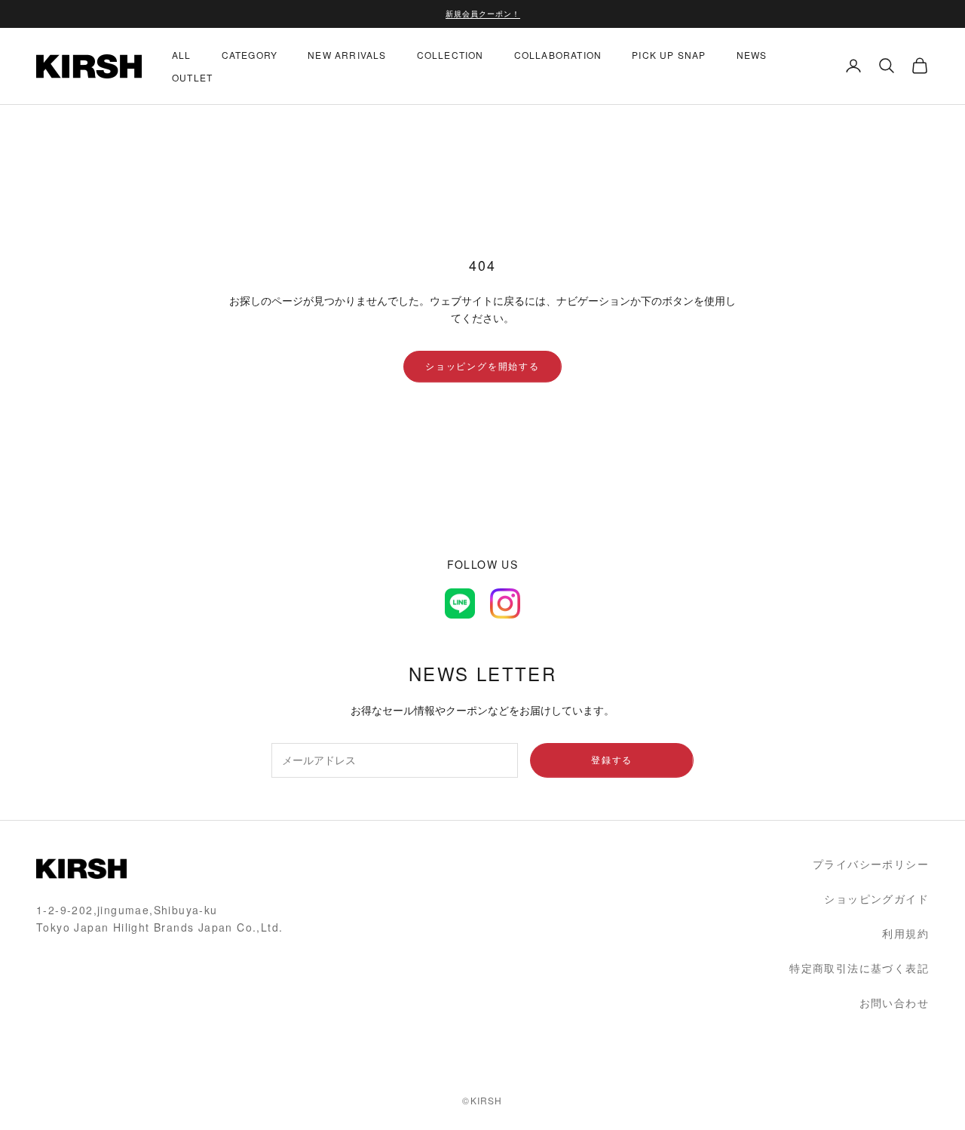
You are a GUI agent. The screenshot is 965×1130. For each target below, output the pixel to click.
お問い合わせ (894, 1002)
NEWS (752, 54)
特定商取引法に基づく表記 (859, 967)
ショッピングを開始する (482, 365)
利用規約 (905, 933)
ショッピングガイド (876, 898)
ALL (181, 54)
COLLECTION (450, 54)
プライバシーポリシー (871, 863)
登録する (612, 759)
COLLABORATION (558, 54)
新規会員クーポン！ (483, 13)
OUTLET (192, 76)
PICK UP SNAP (669, 54)
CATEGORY (250, 54)
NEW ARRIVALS (347, 54)
